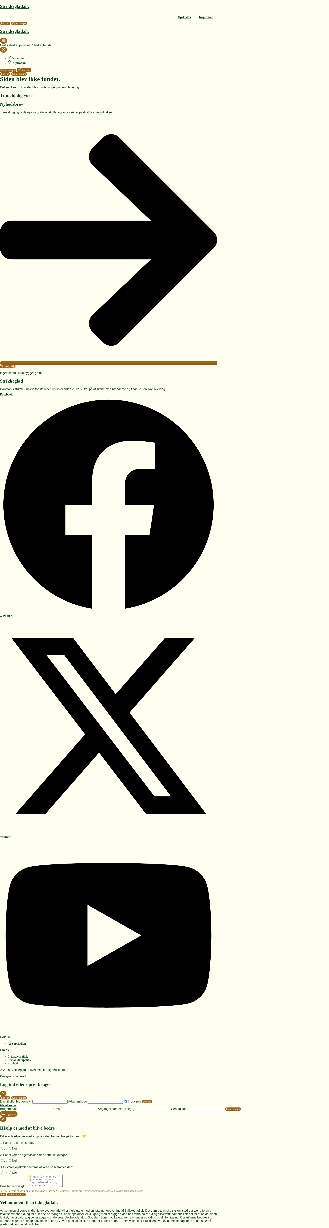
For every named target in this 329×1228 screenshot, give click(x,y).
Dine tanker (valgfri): (13, 1186)
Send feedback (16, 1194)
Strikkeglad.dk (14, 6)
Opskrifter (184, 17)
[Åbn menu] (3, 41)
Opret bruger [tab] (19, 1097)
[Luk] (3, 1093)
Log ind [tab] (5, 1097)
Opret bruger (19, 23)
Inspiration (206, 17)
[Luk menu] (3, 50)
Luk (3, 1194)
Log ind (5, 23)
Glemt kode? (8, 1105)
